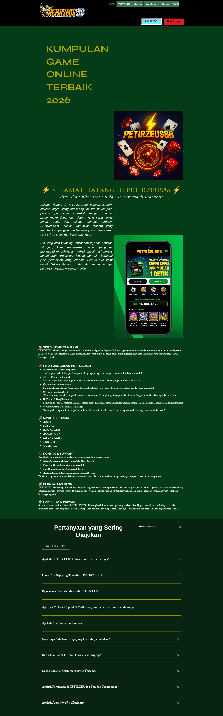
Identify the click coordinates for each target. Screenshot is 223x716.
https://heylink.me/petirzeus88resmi (77, 473)
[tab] (55, 546)
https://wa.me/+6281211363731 (78, 461)
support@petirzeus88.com (71, 469)
